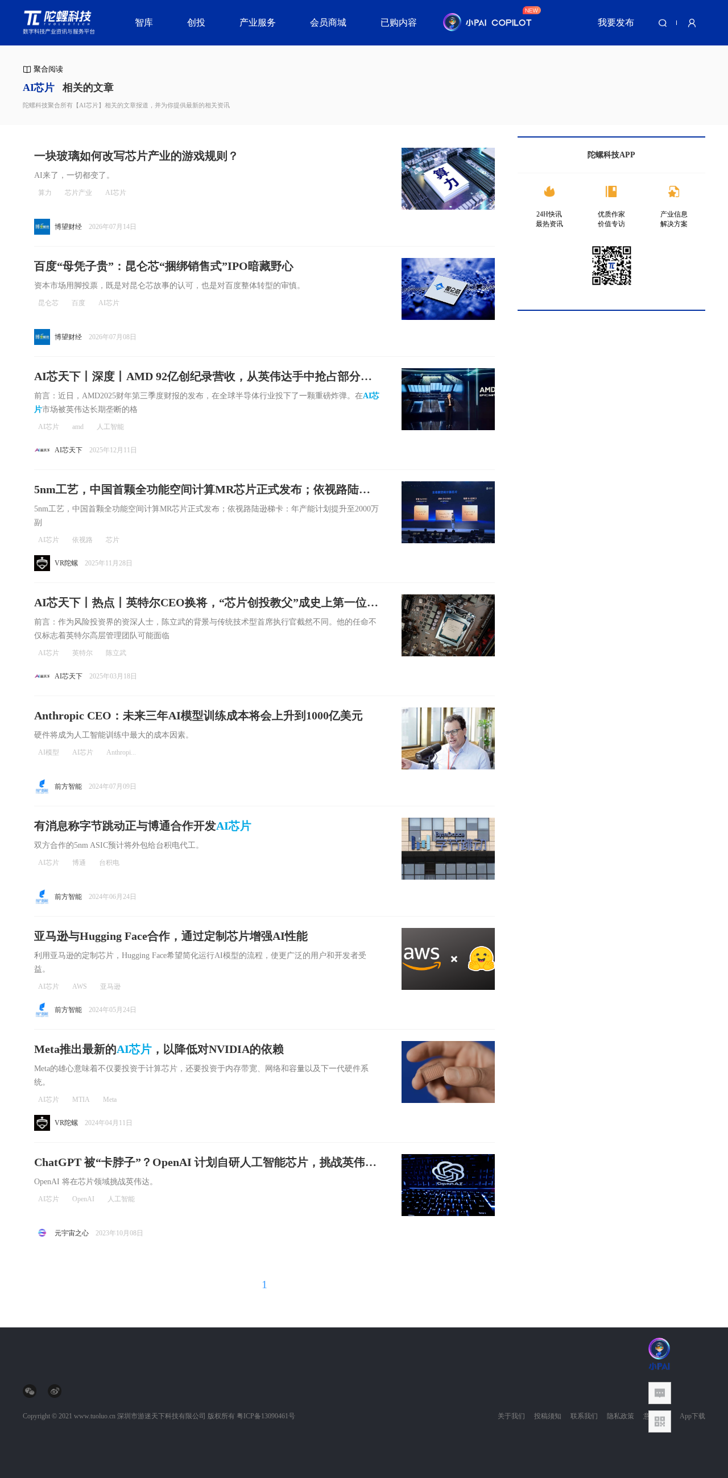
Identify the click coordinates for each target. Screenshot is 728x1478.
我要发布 (616, 22)
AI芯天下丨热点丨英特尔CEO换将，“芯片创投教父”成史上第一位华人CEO (206, 603)
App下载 (692, 1416)
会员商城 (328, 22)
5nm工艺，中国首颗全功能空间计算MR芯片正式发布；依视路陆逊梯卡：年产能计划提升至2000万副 (202, 490)
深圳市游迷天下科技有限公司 (161, 1416)
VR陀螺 (66, 563)
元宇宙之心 (72, 1233)
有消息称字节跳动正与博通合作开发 (142, 825)
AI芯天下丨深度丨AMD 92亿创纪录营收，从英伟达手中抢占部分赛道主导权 (203, 377)
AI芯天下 (68, 450)
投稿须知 (547, 1416)
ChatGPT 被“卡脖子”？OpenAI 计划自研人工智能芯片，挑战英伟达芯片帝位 (205, 1163)
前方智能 (68, 786)
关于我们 (511, 1416)
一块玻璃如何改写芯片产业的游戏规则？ (136, 155)
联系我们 (584, 1416)
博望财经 (68, 227)
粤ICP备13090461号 (266, 1416)
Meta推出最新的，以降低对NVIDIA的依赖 (159, 1049)
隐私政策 (620, 1416)
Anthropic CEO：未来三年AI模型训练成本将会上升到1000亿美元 (198, 715)
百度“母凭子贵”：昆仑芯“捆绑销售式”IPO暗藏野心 (163, 266)
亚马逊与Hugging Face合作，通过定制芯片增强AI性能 (171, 936)
